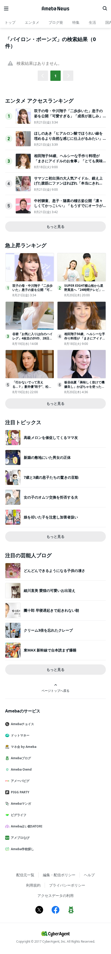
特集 (76, 22)
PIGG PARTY (20, 792)
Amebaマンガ (21, 803)
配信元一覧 (25, 874)
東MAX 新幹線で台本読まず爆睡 (50, 650)
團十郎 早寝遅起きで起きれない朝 (51, 610)
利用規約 (33, 885)
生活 (92, 22)
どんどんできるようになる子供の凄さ (54, 570)
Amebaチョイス (22, 724)
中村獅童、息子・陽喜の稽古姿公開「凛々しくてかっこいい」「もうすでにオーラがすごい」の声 (68, 205)
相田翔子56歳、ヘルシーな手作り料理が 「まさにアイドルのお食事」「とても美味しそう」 (68, 160)
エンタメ (32, 22)
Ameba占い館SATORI (26, 826)
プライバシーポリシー (67, 885)
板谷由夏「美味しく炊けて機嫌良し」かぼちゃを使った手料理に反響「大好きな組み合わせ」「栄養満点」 (84, 388)
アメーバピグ (20, 781)
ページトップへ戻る (55, 690)
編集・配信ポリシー (59, 874)
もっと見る (55, 226)
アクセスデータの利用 (55, 895)
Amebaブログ (21, 758)
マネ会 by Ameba (23, 746)
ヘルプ (89, 874)
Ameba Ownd (21, 769)
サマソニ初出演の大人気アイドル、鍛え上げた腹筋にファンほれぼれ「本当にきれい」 (68, 183)
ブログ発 (56, 22)
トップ (10, 22)
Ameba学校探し (22, 849)
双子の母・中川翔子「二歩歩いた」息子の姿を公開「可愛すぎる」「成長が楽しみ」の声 (68, 115)
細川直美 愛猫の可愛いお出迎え (49, 590)
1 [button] (55, 75)
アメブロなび (20, 837)
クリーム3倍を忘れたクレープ (48, 630)
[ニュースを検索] (105, 8)
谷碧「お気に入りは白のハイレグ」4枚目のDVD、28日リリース (32, 338)
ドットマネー (20, 735)
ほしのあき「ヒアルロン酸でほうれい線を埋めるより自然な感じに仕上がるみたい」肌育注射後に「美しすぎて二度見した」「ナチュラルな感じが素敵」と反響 (68, 141)
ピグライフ (18, 815)
